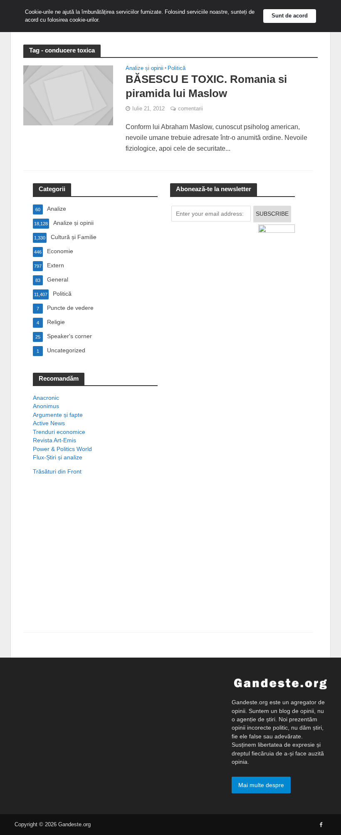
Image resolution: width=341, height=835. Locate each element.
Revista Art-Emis (54, 440)
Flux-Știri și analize (57, 457)
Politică (176, 68)
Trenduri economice (59, 432)
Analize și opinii (144, 68)
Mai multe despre (261, 785)
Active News (49, 423)
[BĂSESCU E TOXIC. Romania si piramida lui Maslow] (68, 95)
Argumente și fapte (58, 414)
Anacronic (46, 397)
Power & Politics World (62, 449)
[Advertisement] (95, 565)
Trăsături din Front (57, 471)
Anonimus (46, 406)
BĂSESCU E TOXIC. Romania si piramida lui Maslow (206, 86)
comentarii (190, 108)
